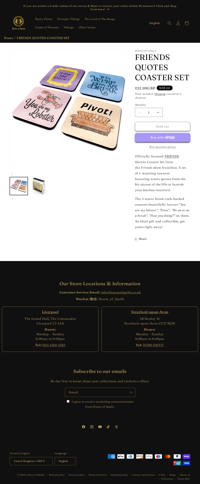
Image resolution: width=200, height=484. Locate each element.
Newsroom (167, 478)
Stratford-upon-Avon (149, 312)
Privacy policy (77, 474)
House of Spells (36, 474)
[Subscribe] (130, 392)
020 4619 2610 (53, 345)
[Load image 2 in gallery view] (39, 186)
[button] (44, 19)
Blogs (173, 474)
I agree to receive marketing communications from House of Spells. (102, 404)
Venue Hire (184, 478)
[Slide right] (12, 198)
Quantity (140, 104)
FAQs (162, 474)
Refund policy (57, 474)
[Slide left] (12, 173)
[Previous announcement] (11, 7)
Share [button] (143, 239)
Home (8, 38)
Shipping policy (119, 474)
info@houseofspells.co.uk (121, 292)
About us (185, 474)
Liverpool (50, 312)
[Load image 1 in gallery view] (19, 186)
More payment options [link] (162, 146)
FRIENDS (172, 156)
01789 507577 (153, 345)
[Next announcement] (189, 7)
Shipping (159, 93)
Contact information (143, 474)
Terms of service (97, 474)
